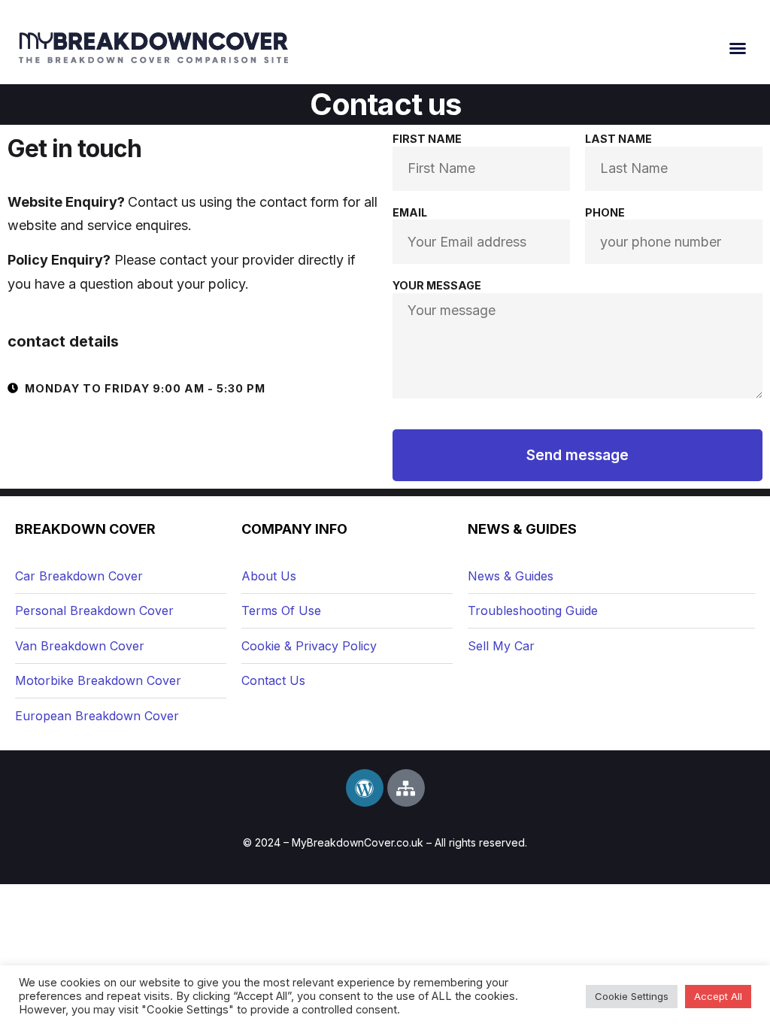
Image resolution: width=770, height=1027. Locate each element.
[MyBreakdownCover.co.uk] (153, 47)
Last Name (618, 138)
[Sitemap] (406, 788)
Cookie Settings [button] (631, 996)
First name (427, 138)
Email (410, 212)
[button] (737, 48)
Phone (605, 212)
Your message (437, 285)
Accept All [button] (718, 996)
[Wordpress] (364, 788)
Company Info (294, 529)
